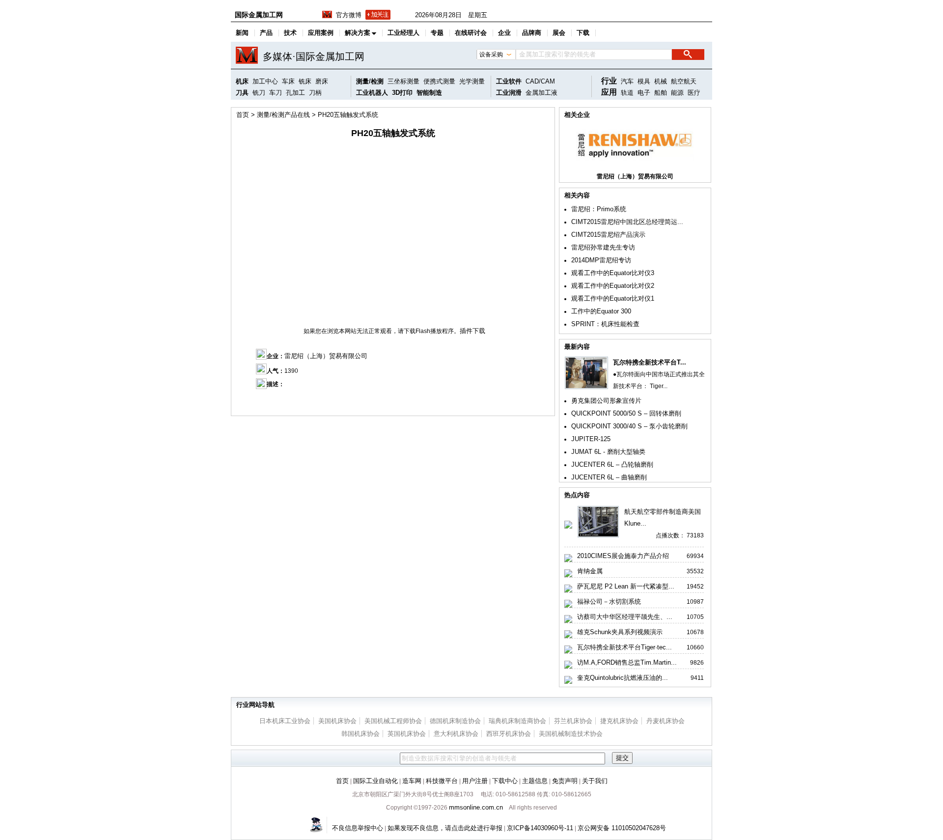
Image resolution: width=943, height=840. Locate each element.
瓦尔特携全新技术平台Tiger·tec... (624, 647)
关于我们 (595, 780)
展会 (559, 32)
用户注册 (475, 780)
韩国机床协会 (360, 733)
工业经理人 (403, 32)
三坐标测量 (403, 81)
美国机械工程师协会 (393, 721)
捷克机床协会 (619, 721)
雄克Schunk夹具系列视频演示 (620, 632)
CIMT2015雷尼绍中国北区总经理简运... (627, 221)
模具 (644, 81)
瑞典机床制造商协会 (517, 721)
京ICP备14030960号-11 (540, 828)
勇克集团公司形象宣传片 (606, 400)
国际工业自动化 (375, 780)
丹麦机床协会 (665, 721)
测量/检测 (370, 81)
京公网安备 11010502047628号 (622, 828)
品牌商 (531, 32)
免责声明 (565, 780)
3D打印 (402, 92)
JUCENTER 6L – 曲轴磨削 (609, 477)
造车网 (411, 780)
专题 (437, 32)
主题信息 (535, 780)
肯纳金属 (590, 571)
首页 (242, 114)
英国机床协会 (407, 733)
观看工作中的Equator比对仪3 (612, 273)
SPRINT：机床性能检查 (605, 324)
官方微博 (348, 15)
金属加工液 (541, 92)
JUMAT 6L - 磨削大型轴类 (608, 451)
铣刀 (258, 92)
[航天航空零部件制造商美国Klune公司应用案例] (598, 535)
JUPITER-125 (590, 439)
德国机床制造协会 (455, 721)
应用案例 (320, 32)
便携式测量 (439, 81)
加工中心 (265, 81)
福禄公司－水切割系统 (609, 601)
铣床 (305, 81)
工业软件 (509, 81)
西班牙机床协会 (508, 733)
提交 (622, 757)
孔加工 (295, 92)
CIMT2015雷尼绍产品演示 (608, 234)
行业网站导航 (255, 704)
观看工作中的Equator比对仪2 (612, 285)
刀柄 (315, 92)
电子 (644, 92)
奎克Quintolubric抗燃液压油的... (622, 677)
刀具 (242, 92)
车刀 (275, 92)
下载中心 (505, 780)
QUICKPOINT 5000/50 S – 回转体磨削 (626, 413)
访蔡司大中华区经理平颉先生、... (624, 616)
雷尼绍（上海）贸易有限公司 (325, 356)
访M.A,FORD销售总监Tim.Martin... (627, 662)
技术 (290, 32)
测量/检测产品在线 (283, 114)
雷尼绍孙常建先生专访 (603, 247)
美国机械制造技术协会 (571, 733)
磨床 (321, 81)
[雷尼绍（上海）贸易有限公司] (635, 164)
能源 (677, 92)
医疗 (694, 92)
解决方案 (357, 32)
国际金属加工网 (259, 15)
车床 (288, 81)
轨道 (627, 92)
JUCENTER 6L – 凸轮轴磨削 (612, 464)
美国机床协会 (337, 721)
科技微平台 (442, 780)
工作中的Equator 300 (601, 311)
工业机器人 (372, 92)
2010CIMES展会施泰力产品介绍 (623, 556)
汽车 (627, 81)
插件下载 (472, 331)
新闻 (242, 32)
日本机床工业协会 (284, 721)
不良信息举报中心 (357, 828)
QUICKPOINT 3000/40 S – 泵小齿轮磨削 (629, 426)
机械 (660, 81)
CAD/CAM (540, 81)
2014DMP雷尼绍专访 (601, 260)
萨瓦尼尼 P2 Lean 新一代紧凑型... (625, 586)
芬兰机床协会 (573, 721)
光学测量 (472, 81)
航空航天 (683, 81)
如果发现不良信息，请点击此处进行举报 (445, 828)
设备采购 (491, 54)
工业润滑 (509, 92)
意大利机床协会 (456, 733)
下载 (583, 32)
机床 (242, 81)
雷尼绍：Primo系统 (598, 209)
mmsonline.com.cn (476, 807)
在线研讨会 (471, 32)
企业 (504, 32)
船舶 (660, 92)
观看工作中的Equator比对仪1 (612, 298)
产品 (266, 32)
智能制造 (429, 92)
